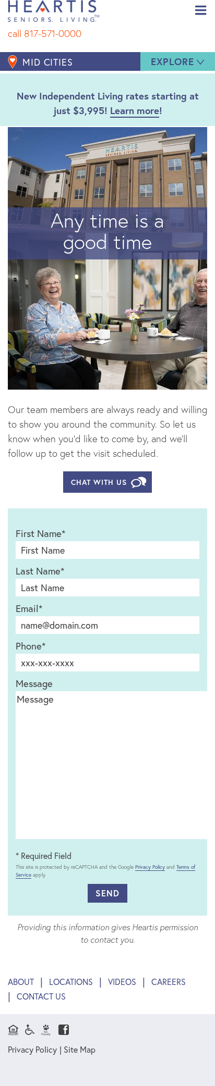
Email (29, 608)
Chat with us (99, 482)
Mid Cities (47, 62)
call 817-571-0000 (44, 33)
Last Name (40, 571)
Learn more (134, 110)
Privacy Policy (150, 867)
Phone (30, 646)
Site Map (79, 1049)
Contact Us (41, 996)
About (21, 981)
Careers (168, 981)
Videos (122, 981)
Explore (172, 61)
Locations (71, 981)
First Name (40, 533)
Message (34, 683)
